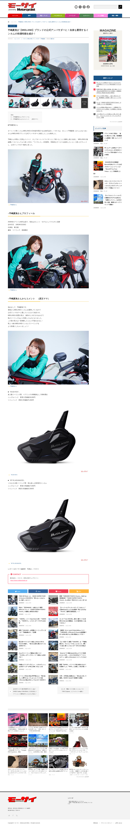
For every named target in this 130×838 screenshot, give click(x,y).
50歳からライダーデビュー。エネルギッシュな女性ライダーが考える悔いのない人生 (32, 665)
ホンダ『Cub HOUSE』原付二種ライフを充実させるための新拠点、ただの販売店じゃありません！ (72, 621)
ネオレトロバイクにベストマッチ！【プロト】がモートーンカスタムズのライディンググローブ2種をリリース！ (113, 184)
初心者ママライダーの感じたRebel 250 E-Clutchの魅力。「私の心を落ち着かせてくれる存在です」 (32, 643)
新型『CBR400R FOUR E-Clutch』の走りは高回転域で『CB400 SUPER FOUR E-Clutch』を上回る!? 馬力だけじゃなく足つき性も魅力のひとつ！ (73, 598)
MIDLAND (30, 38)
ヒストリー (86, 15)
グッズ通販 (101, 15)
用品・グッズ (43, 15)
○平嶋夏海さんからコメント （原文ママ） (26, 119)
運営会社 (95, 823)
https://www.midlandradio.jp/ (18, 580)
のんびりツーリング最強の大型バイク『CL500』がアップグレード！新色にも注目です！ (32, 655)
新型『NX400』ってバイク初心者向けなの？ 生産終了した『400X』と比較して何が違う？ (73, 665)
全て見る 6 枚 (84, 103)
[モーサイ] (22, 10)
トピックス (15, 15)
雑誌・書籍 (115, 15)
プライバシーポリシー (106, 823)
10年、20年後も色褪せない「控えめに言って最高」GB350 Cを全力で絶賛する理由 (73, 677)
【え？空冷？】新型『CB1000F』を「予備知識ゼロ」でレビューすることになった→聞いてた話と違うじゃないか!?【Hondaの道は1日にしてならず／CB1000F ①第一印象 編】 (73, 644)
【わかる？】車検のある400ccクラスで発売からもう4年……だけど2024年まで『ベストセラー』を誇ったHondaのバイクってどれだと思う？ (72, 655)
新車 (29, 15)
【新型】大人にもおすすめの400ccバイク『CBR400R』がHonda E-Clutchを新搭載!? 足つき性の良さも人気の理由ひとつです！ (73, 632)
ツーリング (72, 15)
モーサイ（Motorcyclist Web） (22, 823)
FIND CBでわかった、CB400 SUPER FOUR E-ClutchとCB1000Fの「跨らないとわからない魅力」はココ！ (32, 598)
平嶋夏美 (43, 38)
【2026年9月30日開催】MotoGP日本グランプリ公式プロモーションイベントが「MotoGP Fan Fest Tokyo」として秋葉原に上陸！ (108, 167)
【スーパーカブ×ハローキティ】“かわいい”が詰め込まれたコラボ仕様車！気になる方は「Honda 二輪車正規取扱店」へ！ (72, 609)
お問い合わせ (118, 823)
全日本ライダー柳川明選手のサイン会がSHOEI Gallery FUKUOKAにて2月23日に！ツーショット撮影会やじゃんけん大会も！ (25, 691)
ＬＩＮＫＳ (24, 38)
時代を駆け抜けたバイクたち (76, 801)
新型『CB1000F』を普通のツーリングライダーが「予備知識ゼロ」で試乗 (32, 631)
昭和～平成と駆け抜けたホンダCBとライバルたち (80, 803)
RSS (17, 815)
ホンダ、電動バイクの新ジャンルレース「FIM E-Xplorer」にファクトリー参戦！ (72, 690)
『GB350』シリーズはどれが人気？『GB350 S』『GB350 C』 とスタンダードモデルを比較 (32, 621)
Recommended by (81, 776)
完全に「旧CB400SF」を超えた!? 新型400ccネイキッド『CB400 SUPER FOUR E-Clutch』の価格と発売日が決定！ (32, 609)
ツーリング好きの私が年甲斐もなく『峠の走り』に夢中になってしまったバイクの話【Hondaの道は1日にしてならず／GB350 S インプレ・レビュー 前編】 (32, 678)
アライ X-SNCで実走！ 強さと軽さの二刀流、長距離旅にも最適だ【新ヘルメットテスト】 (113, 137)
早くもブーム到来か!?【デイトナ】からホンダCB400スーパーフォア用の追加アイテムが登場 (113, 151)
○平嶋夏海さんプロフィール (21, 117)
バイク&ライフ (58, 15)
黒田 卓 (52, 38)
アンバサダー (36, 38)
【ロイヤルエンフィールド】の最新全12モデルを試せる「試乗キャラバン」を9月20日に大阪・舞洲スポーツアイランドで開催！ (113, 200)
